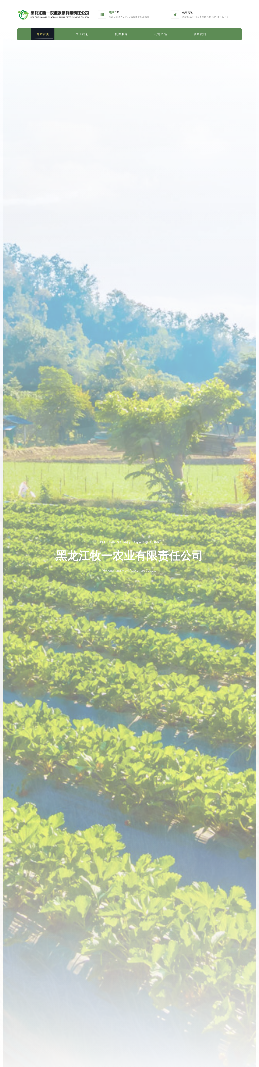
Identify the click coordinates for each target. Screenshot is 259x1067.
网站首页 (42, 34)
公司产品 (160, 34)
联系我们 (199, 34)
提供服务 (121, 34)
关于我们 (82, 34)
